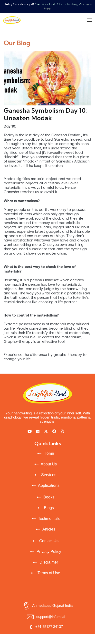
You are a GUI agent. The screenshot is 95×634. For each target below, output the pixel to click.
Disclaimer (48, 562)
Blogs (49, 508)
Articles (48, 529)
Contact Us (48, 541)
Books (48, 497)
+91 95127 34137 (49, 627)
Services (48, 475)
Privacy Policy (49, 551)
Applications (48, 485)
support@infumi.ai (50, 617)
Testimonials (49, 518)
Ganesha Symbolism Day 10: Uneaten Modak (45, 114)
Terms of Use (49, 573)
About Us (49, 464)
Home (49, 453)
